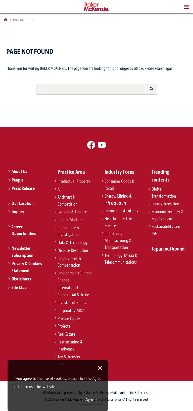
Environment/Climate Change (74, 276)
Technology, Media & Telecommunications (121, 258)
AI (59, 189)
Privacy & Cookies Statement (27, 267)
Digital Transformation (164, 192)
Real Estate (66, 334)
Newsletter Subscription (22, 251)
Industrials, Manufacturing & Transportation (118, 240)
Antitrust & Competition (67, 200)
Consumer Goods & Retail (119, 184)
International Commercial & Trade (73, 291)
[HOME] (6, 20)
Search (151, 89)
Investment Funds (72, 303)
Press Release (23, 188)
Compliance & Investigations (69, 231)
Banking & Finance (72, 212)
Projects (64, 326)
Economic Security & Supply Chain (168, 215)
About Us (19, 171)
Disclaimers (21, 279)
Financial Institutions (121, 211)
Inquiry (18, 212)
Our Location (23, 203)
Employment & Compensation (69, 261)
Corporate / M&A (71, 311)
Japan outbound (168, 249)
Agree (91, 400)
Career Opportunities (24, 230)
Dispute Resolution (73, 250)
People (17, 180)
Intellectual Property (74, 181)
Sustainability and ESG (166, 229)
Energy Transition (165, 204)
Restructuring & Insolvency (70, 345)
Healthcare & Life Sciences (118, 222)
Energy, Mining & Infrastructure (118, 199)
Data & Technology (73, 243)
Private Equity (69, 318)
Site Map (19, 287)
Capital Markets (70, 220)
